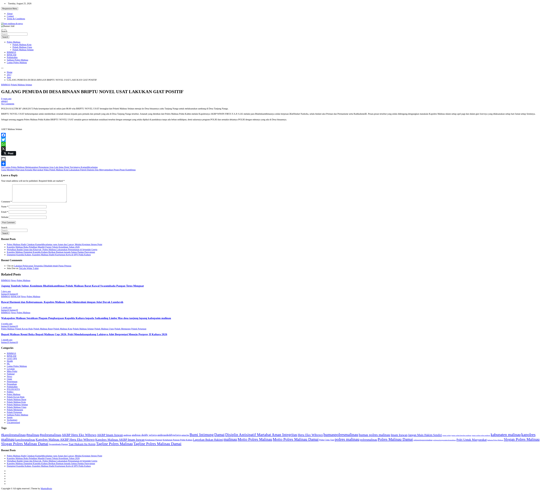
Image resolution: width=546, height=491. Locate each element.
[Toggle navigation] (2, 29)
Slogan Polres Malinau (522, 439)
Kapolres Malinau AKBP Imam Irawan (120, 439)
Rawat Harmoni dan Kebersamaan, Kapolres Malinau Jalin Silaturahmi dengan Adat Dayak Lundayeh (62, 302)
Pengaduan (12, 384)
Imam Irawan (399, 435)
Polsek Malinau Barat (43, 329)
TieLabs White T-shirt (29, 268)
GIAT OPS (12, 358)
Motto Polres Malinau (255, 439)
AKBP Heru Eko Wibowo (79, 435)
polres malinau (347, 439)
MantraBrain (46, 488)
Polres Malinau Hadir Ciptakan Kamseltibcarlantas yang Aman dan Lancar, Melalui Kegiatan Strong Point (54, 244)
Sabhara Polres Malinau (17, 60)
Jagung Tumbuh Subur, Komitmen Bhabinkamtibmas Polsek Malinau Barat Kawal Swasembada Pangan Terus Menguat (72, 285)
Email (4, 212)
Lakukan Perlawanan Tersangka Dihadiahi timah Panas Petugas (42, 266)
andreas (127, 435)
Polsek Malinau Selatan (23, 50)
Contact (10, 16)
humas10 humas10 (9, 294)
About (10, 13)
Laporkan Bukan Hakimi (208, 439)
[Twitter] (273, 139)
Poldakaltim (12, 57)
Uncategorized (13, 422)
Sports (10, 417)
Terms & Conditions (16, 18)
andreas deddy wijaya (144, 435)
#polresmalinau (50, 435)
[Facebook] (273, 135)
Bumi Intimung (202, 435)
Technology (12, 420)
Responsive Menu (9, 9)
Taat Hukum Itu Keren (82, 444)
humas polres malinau (374, 435)
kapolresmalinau (25, 439)
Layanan (11, 369)
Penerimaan (12, 381)
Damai (219, 435)
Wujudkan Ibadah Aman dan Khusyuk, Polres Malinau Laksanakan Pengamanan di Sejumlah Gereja (52, 249)
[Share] (273, 163)
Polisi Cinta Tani (326, 440)
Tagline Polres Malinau (114, 444)
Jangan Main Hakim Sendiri (425, 435)
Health (10, 361)
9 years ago (6, 98)
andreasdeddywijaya (169, 435)
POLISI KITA (13, 389)
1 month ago (6, 340)
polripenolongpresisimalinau (423, 440)
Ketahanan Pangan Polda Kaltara (177, 440)
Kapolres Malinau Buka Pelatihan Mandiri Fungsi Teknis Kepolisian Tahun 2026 (43, 247)
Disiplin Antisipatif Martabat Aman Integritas (261, 435)
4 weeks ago (6, 323)
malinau (230, 439)
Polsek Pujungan (138, 329)
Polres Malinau (13, 42)
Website (4, 217)
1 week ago (6, 307)
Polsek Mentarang (122, 329)
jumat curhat (446, 435)
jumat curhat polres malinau (481, 435)
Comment (6, 201)
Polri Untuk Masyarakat (471, 439)
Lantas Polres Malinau (17, 62)
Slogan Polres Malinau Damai (24, 444)
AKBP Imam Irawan (110, 435)
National (11, 374)
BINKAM (11, 55)
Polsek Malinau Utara (22, 47)
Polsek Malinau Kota (22, 44)
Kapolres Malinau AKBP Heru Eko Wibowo (65, 439)
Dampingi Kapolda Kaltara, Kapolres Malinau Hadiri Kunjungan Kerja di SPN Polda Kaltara (49, 254)
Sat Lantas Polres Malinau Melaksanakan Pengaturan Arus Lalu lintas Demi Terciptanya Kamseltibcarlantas (49, 167)
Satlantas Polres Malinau (495, 440)
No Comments (7, 104)
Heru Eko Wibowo (310, 435)
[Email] (273, 159)
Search (4, 31)
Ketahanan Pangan (153, 440)
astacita (185, 435)
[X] (273, 149)
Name (4, 206)
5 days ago (6, 291)
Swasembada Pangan (58, 444)
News (13, 280)
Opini (9, 379)
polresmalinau (368, 439)
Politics (10, 392)
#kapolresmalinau (13, 435)
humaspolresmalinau (340, 434)
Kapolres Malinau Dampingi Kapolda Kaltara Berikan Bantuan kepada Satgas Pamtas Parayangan (51, 252)
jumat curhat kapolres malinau (461, 435)
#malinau (32, 435)
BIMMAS (11, 52)
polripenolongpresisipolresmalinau (444, 440)
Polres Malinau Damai (395, 439)
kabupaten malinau (506, 434)
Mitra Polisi (12, 371)
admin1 (4, 101)
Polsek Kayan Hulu (24, 329)
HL (8, 363)
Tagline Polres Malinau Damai (157, 444)
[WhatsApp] (273, 144)
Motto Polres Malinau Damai (296, 439)
